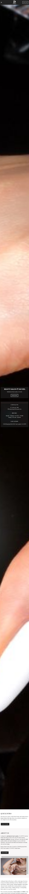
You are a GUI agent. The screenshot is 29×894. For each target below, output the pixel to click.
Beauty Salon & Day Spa (6, 818)
